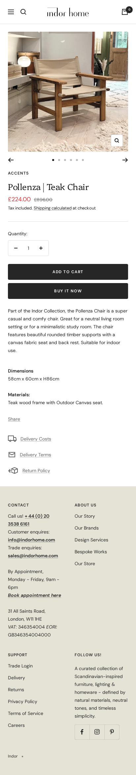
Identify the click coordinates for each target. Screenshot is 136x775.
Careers (16, 725)
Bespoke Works (91, 552)
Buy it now (68, 291)
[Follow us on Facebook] (82, 732)
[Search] (23, 12)
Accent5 (18, 173)
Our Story (85, 516)
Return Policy (36, 470)
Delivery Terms (35, 455)
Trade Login (20, 666)
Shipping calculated (53, 208)
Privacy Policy (22, 701)
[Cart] (124, 12)
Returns (16, 690)
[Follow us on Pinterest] (111, 732)
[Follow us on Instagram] (96, 732)
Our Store (85, 563)
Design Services (91, 540)
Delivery (16, 678)
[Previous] (11, 160)
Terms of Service (25, 713)
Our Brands (87, 528)
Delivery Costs (35, 439)
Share (14, 419)
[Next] (125, 160)
